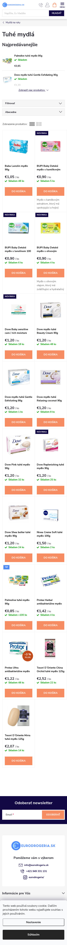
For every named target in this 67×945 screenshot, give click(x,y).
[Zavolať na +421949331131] (41, 5)
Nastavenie (33, 922)
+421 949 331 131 (36, 871)
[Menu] (62, 4)
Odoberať (53, 814)
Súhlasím (33, 935)
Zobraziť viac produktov (32, 90)
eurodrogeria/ (36, 877)
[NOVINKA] (50, 146)
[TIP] (18, 580)
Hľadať (56, 13)
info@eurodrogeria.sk (36, 865)
